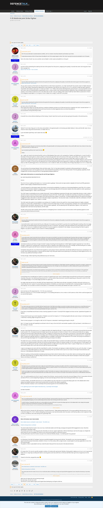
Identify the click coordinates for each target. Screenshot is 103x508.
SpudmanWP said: (25, 51)
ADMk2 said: (24, 262)
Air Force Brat (15, 83)
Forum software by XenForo (51, 499)
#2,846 (90, 125)
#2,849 (90, 214)
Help (86, 497)
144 (27, 45)
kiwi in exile (15, 424)
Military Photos (29, 11)
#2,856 (90, 392)
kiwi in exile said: (25, 464)
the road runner (15, 104)
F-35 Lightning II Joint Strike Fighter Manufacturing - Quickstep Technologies (39, 386)
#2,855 (90, 360)
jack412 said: (24, 79)
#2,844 (90, 96)
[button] (33, 11)
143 (24, 45)
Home (12, 11)
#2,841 (90, 48)
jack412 (15, 71)
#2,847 (90, 140)
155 (34, 45)
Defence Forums (39, 11)
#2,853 (90, 300)
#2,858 (90, 437)
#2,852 (90, 288)
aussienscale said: (25, 143)
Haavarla (15, 468)
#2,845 (90, 113)
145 (29, 45)
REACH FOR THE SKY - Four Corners (29, 69)
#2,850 (90, 231)
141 (19, 45)
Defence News (19, 11)
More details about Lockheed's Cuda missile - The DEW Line (35, 422)
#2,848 (90, 165)
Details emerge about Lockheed (28, 425)
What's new (48, 11)
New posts (12, 13)
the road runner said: (26, 396)
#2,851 (90, 259)
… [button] (16, 45)
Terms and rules (74, 497)
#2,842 (90, 64)
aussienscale (15, 133)
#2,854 (90, 328)
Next (37, 45)
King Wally (15, 221)
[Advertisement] (51, 31)
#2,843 (90, 76)
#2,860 (90, 460)
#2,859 (90, 448)
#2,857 (90, 416)
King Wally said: (25, 235)
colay (15, 173)
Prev (12, 45)
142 (21, 45)
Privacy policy (81, 497)
